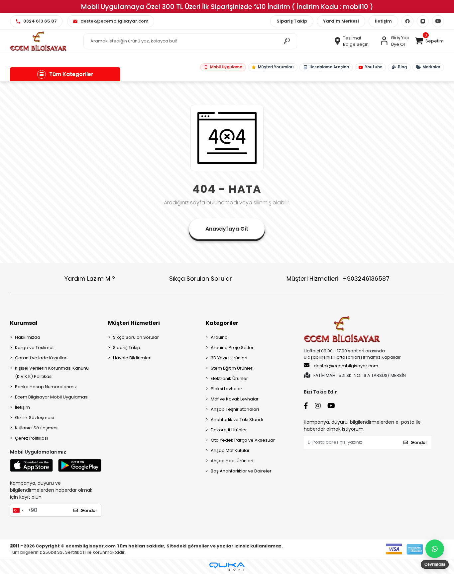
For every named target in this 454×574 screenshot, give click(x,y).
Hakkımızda (27, 337)
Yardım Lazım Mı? (89, 278)
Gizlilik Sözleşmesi (34, 417)
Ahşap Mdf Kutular (230, 450)
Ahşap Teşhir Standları (235, 409)
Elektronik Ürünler (229, 378)
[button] (429, 41)
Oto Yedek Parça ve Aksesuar (243, 440)
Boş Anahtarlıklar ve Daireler (241, 471)
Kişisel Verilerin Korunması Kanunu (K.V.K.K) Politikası (52, 372)
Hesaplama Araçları (329, 67)
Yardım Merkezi (341, 21)
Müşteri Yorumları (275, 67)
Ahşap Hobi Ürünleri (232, 461)
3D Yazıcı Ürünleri (229, 358)
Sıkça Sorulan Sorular (200, 278)
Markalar (431, 67)
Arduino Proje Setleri (233, 347)
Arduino (219, 337)
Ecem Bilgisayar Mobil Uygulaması (51, 397)
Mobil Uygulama (226, 67)
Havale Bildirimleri (132, 358)
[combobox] (18, 510)
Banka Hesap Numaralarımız (46, 387)
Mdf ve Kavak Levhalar (235, 399)
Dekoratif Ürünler (229, 430)
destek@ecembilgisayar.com (346, 366)
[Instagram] (423, 21)
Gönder (88, 510)
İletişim (383, 21)
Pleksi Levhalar (226, 389)
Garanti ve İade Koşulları (41, 358)
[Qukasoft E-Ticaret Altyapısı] (227, 566)
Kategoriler (222, 323)
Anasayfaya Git (226, 229)
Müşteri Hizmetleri (338, 278)
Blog (401, 67)
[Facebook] (407, 21)
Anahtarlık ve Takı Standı (237, 419)
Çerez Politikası (31, 438)
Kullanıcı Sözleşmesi (36, 428)
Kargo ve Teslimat (34, 347)
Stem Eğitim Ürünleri (232, 368)
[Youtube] (438, 21)
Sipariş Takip (292, 21)
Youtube (373, 67)
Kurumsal (24, 323)
